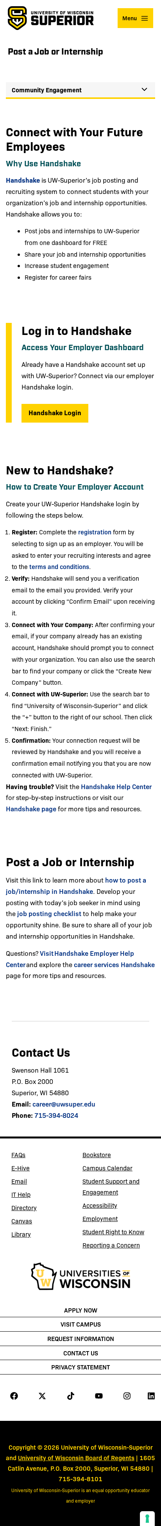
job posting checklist (49, 913)
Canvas (39, 1222)
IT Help (39, 1195)
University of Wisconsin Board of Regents (76, 1457)
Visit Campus (81, 1324)
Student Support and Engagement (111, 1186)
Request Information (80, 1338)
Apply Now (80, 1310)
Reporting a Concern (111, 1245)
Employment (100, 1218)
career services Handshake (114, 964)
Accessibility (99, 1205)
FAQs (18, 1155)
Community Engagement (47, 89)
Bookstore (110, 1156)
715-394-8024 (56, 1114)
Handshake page (31, 808)
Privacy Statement (80, 1366)
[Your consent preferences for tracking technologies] (147, 1518)
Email (39, 1182)
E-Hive (39, 1169)
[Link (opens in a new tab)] (80, 1277)
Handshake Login (58, 412)
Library (39, 1235)
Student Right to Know (113, 1232)
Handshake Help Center (116, 786)
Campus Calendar (107, 1168)
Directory (24, 1208)
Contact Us (80, 1352)
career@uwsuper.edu (63, 1103)
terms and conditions (59, 566)
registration (94, 531)
